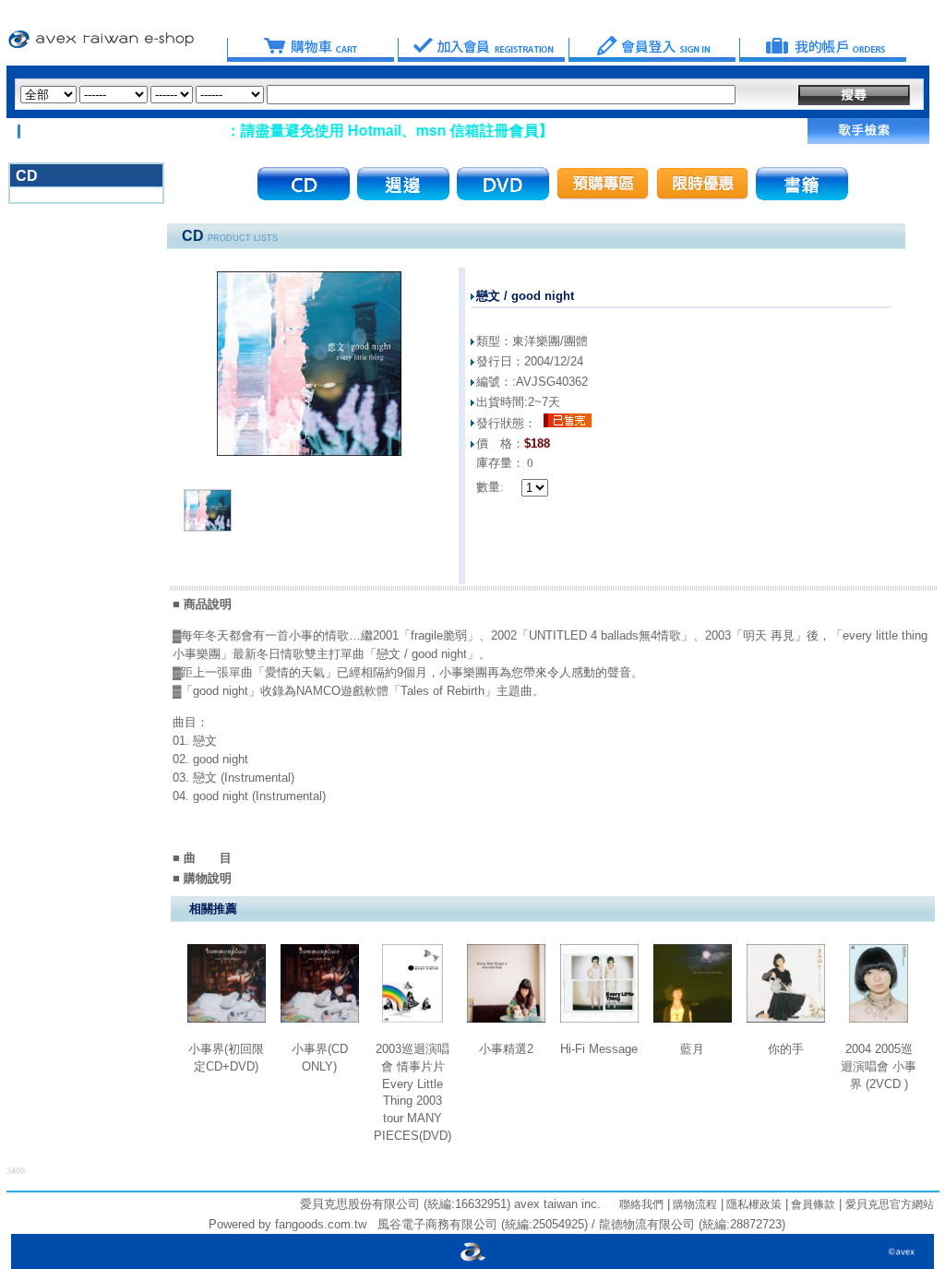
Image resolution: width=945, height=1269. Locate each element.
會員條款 (811, 1204)
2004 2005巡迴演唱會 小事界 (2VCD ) (878, 1066)
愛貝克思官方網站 (889, 1204)
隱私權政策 (753, 1204)
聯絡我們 (641, 1204)
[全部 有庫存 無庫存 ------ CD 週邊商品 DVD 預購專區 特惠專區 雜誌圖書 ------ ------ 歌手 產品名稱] (378, 95)
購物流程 (693, 1204)
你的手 (786, 1049)
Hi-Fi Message (599, 1049)
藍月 (692, 1049)
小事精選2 (506, 1049)
